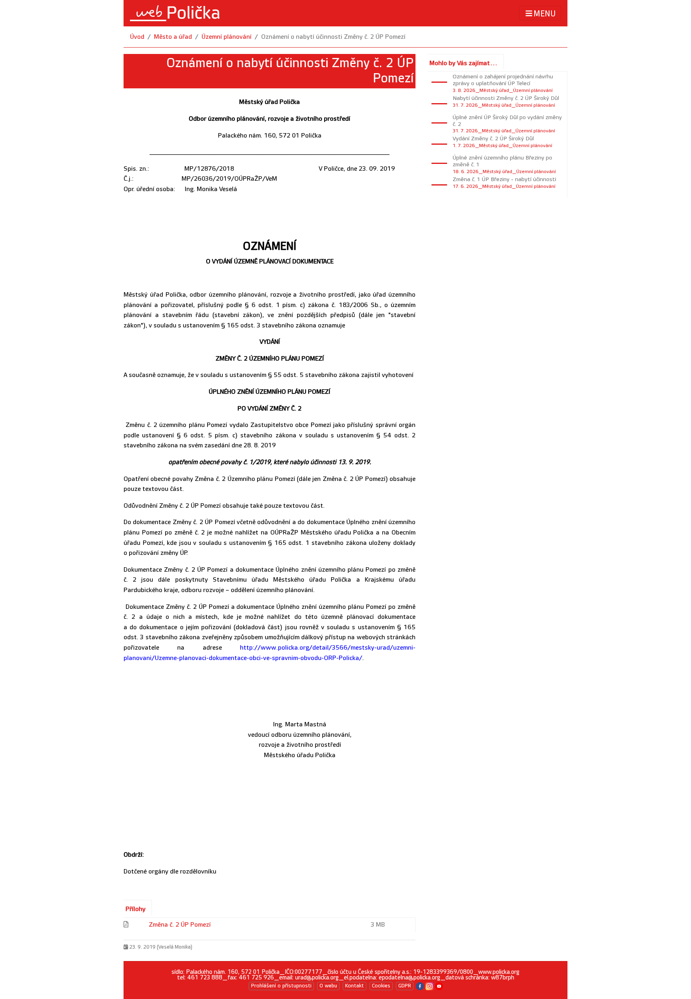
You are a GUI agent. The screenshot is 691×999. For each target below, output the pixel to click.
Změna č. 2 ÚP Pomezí (180, 925)
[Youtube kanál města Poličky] (439, 985)
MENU (544, 13)
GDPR (404, 986)
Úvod (137, 37)
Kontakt (354, 986)
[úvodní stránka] (175, 13)
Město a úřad (173, 37)
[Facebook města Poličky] (420, 985)
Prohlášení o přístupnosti (281, 986)
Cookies (381, 986)
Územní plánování (227, 37)
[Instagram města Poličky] (429, 985)
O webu (328, 986)
